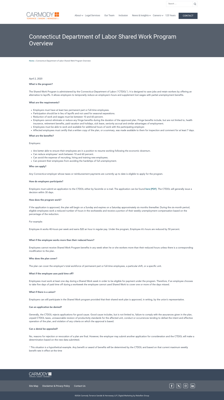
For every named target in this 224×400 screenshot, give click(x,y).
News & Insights (140, 15)
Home (31, 61)
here (147, 189)
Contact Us (79, 386)
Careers (157, 15)
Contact (188, 15)
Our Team (109, 15)
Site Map (33, 386)
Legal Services (92, 15)
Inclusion (123, 15)
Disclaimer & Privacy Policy (56, 386)
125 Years (170, 15)
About (78, 15)
